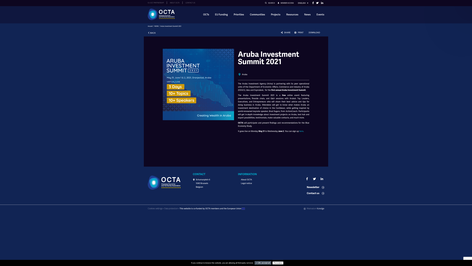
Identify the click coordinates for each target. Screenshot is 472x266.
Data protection (171, 208)
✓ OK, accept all (263, 263)
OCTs (206, 14)
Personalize (278, 263)
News (307, 14)
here (301, 131)
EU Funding (221, 14)
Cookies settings (155, 208)
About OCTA (246, 179)
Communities (257, 14)
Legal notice (246, 183)
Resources (292, 14)
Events (320, 14)
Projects (275, 14)
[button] (270, 3)
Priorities (239, 14)
